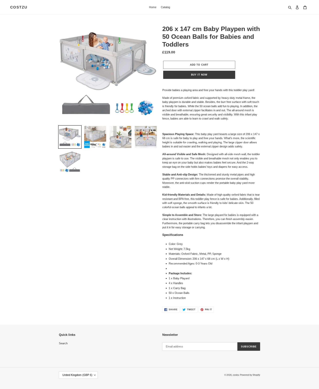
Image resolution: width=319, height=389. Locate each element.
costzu (18, 7)
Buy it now (199, 74)
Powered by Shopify (250, 375)
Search (63, 343)
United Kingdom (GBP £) (77, 374)
